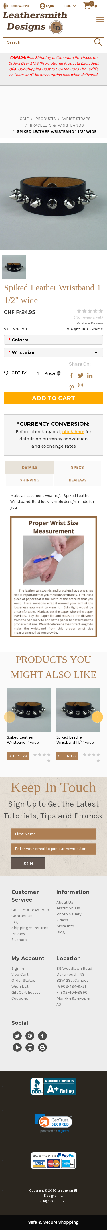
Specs (77, 467)
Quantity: (15, 372)
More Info (65, 926)
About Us (64, 902)
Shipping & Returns (30, 927)
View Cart (20, 974)
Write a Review (90, 323)
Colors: (18, 339)
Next (97, 717)
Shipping (29, 480)
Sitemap (19, 939)
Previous (9, 717)
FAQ (15, 921)
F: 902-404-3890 (72, 992)
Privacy (18, 933)
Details (29, 467)
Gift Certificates (26, 992)
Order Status (23, 980)
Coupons (19, 998)
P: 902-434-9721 (71, 986)
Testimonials (68, 908)
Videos (62, 920)
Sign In (17, 968)
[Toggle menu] (99, 19)
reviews (77, 480)
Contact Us (22, 915)
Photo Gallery (69, 914)
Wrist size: (22, 352)
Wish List (20, 986)
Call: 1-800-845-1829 (30, 909)
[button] (53, 1123)
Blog (60, 932)
